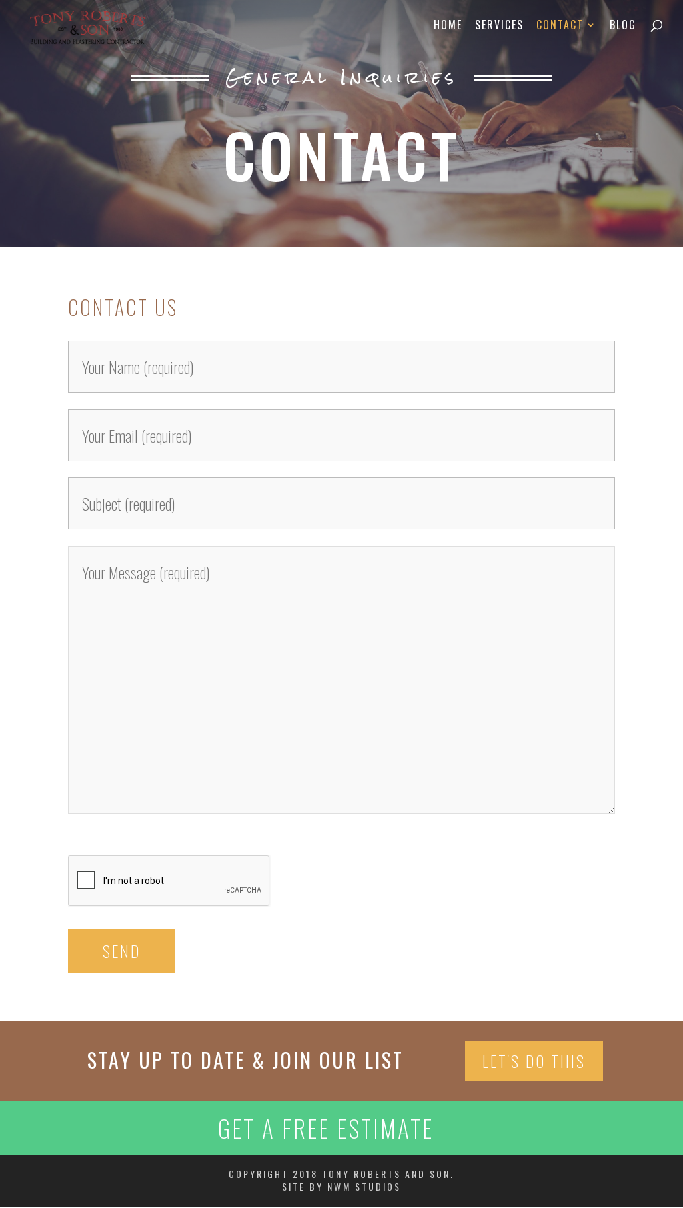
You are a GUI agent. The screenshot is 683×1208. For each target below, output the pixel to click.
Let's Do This (534, 1061)
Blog (623, 26)
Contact (560, 26)
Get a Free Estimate (326, 1127)
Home (448, 26)
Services (499, 26)
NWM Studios (364, 1186)
